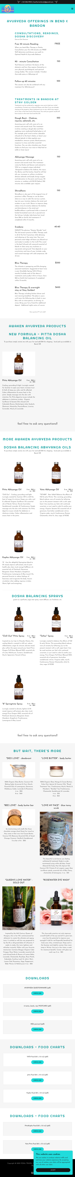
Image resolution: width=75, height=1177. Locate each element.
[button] (72, 9)
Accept (53, 1170)
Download (37, 993)
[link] (8, 9)
